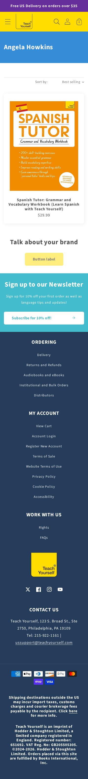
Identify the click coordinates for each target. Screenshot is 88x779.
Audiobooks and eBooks (44, 375)
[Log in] (67, 21)
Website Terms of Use (44, 466)
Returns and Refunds (43, 365)
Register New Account (44, 446)
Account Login (44, 436)
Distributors (44, 395)
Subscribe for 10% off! (31, 318)
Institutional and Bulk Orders (44, 385)
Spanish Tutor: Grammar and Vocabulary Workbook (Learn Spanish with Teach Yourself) (44, 204)
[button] (8, 22)
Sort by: (41, 82)
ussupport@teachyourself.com (44, 642)
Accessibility (44, 496)
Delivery (44, 355)
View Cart (44, 426)
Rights (44, 527)
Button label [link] (44, 259)
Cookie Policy (44, 486)
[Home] (24, 22)
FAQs (44, 537)
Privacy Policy (43, 476)
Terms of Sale (44, 456)
